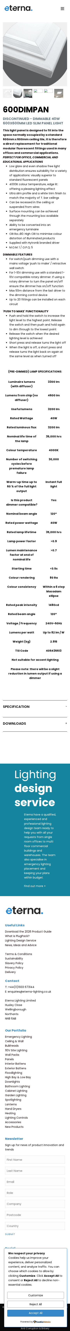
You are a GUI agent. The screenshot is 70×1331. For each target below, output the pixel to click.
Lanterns (11, 1104)
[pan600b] (17, 93)
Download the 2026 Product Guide (28, 932)
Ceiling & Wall (14, 1041)
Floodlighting (13, 1073)
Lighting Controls (16, 1118)
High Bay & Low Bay (18, 1077)
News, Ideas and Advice (21, 945)
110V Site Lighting (16, 1050)
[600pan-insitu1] (58, 93)
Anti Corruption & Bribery (35, 1328)
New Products (14, 1127)
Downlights (12, 1082)
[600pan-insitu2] (48, 93)
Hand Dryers (13, 1109)
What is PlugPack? (17, 936)
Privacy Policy (14, 968)
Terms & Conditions (18, 954)
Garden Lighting (15, 1095)
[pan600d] (38, 93)
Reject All (36, 1304)
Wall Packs (12, 1055)
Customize (35, 1295)
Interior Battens (15, 1064)
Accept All (35, 1313)
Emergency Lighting (18, 1037)
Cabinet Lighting (16, 1091)
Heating (10, 1113)
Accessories (13, 1122)
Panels (9, 1059)
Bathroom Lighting (17, 1086)
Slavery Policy (14, 963)
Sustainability (14, 958)
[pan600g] (28, 93)
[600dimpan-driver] (7, 93)
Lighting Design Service (20, 940)
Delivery (10, 972)
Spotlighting (13, 1100)
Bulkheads (12, 1046)
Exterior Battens (15, 1068)
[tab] (35, 707)
